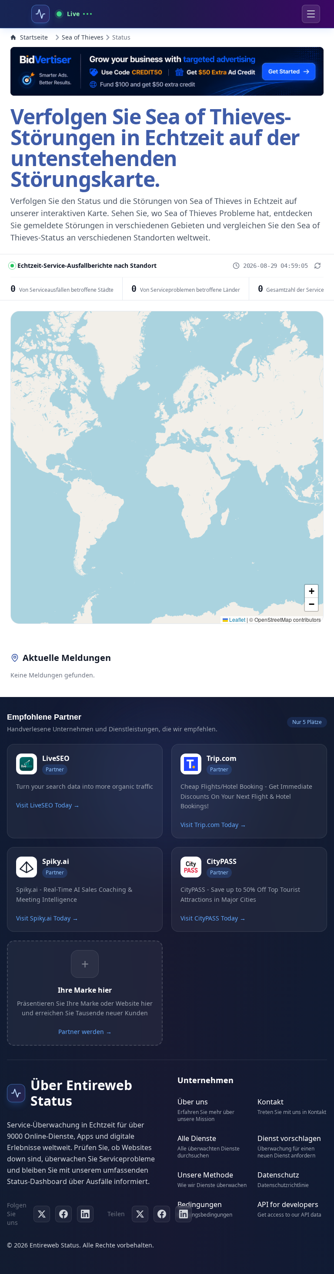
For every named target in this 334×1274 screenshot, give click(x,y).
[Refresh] (317, 266)
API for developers (287, 1204)
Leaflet (236, 619)
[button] (311, 591)
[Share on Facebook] (162, 1214)
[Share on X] (140, 1214)
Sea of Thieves (83, 37)
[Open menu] (311, 14)
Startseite (34, 37)
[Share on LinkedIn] (183, 1214)
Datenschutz (278, 1175)
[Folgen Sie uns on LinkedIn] (85, 1214)
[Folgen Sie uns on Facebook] (63, 1214)
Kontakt (270, 1102)
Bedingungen (199, 1204)
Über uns (192, 1102)
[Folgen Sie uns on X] (41, 1214)
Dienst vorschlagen (289, 1138)
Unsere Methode (205, 1175)
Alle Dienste (196, 1138)
